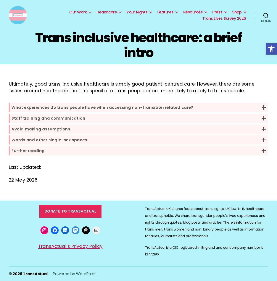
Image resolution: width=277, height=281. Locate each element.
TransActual (35, 273)
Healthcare (107, 12)
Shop (237, 12)
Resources (193, 12)
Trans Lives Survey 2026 (224, 18)
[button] (271, 49)
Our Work (78, 12)
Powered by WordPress (75, 273)
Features (165, 12)
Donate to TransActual (70, 211)
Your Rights (137, 12)
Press (217, 12)
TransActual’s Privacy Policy (70, 246)
